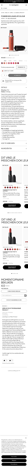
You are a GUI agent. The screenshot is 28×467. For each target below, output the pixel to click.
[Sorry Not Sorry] (16, 63)
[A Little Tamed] (11, 63)
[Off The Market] (17, 187)
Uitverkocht (17, 75)
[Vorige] (3, 187)
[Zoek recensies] (25, 295)
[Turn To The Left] (8, 187)
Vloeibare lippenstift (19, 12)
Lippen (11, 12)
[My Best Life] (15, 187)
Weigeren (14, 460)
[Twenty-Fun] (10, 187)
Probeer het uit (21, 67)
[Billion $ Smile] (13, 63)
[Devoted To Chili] (5, 187)
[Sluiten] (25, 438)
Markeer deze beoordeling (8, 363)
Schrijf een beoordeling (14, 291)
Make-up (7, 12)
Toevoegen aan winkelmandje (12, 206)
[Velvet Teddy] (27, 187)
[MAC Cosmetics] (14, 5)
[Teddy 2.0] (12, 187)
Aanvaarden (14, 456)
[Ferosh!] (2, 63)
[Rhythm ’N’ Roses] (4, 63)
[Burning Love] (18, 63)
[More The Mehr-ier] (9, 63)
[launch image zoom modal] (26, 50)
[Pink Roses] (6, 63)
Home (2, 12)
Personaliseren (14, 464)
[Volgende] (20, 187)
